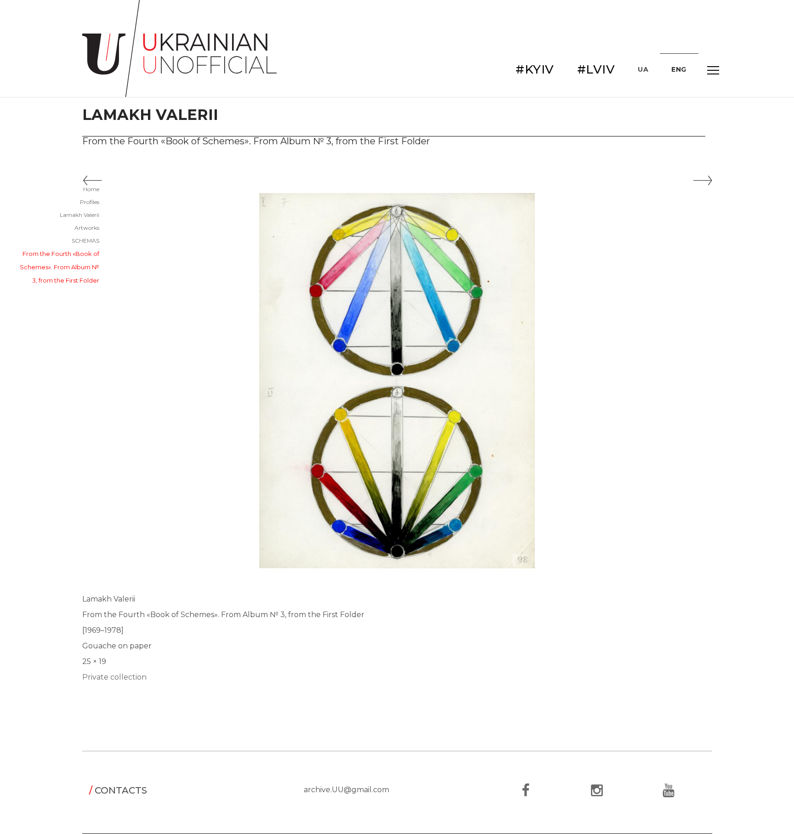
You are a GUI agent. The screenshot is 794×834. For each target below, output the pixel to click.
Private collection (114, 677)
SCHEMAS (85, 240)
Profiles (89, 202)
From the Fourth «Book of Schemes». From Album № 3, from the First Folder (59, 267)
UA (643, 69)
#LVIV (596, 69)
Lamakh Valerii (79, 214)
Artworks (86, 227)
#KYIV (535, 69)
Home (91, 189)
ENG (678, 69)
